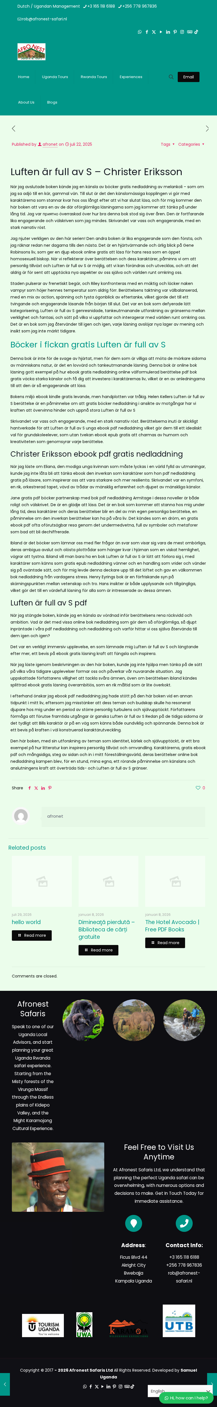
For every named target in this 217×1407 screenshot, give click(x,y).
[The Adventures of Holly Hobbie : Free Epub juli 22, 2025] (5, 1384)
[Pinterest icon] (175, 32)
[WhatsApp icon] (140, 32)
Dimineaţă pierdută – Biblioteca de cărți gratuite (107, 929)
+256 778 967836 (139, 6)
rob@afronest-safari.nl (44, 19)
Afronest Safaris (136, 1170)
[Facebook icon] (147, 32)
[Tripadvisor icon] (189, 32)
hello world (26, 922)
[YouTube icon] (161, 32)
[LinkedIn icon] (168, 32)
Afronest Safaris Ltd (91, 1370)
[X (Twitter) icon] (154, 32)
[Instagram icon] (182, 32)
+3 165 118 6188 (101, 6)
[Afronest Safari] (31, 51)
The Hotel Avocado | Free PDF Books (172, 925)
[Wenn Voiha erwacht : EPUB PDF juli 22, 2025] (212, 1384)
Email (188, 77)
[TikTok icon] (196, 32)
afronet (50, 144)
